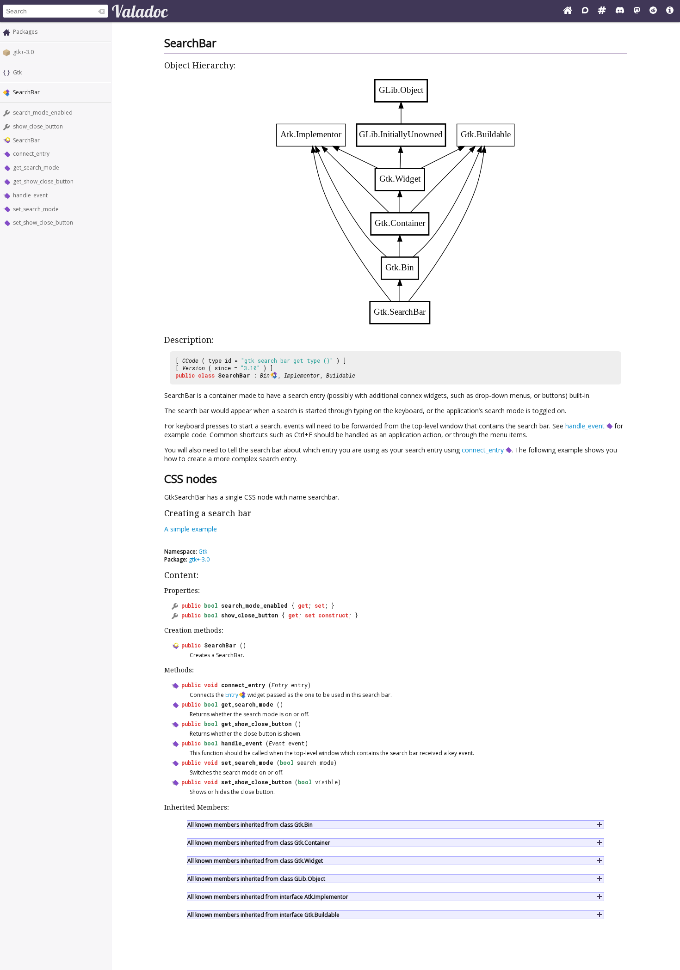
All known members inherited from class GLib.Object (256, 879)
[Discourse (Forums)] (585, 11)
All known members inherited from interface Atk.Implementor (267, 897)
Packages (25, 32)
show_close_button (38, 126)
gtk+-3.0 (23, 52)
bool (211, 605)
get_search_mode (36, 167)
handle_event (30, 195)
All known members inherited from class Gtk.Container (258, 843)
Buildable (340, 375)
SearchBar (26, 140)
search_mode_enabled (43, 112)
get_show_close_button (43, 181)
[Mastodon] (637, 11)
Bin (265, 375)
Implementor (302, 375)
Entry (280, 685)
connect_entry (31, 154)
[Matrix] (602, 11)
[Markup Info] (669, 11)
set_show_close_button (43, 222)
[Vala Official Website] (567, 11)
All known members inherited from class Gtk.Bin (250, 825)
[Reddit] (653, 11)
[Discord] (620, 11)
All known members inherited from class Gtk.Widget (255, 861)
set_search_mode (36, 209)
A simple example (190, 529)
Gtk (17, 72)
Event (277, 743)
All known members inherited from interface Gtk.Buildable (263, 915)
